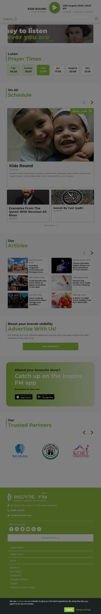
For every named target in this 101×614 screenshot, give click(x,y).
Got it (69, 609)
